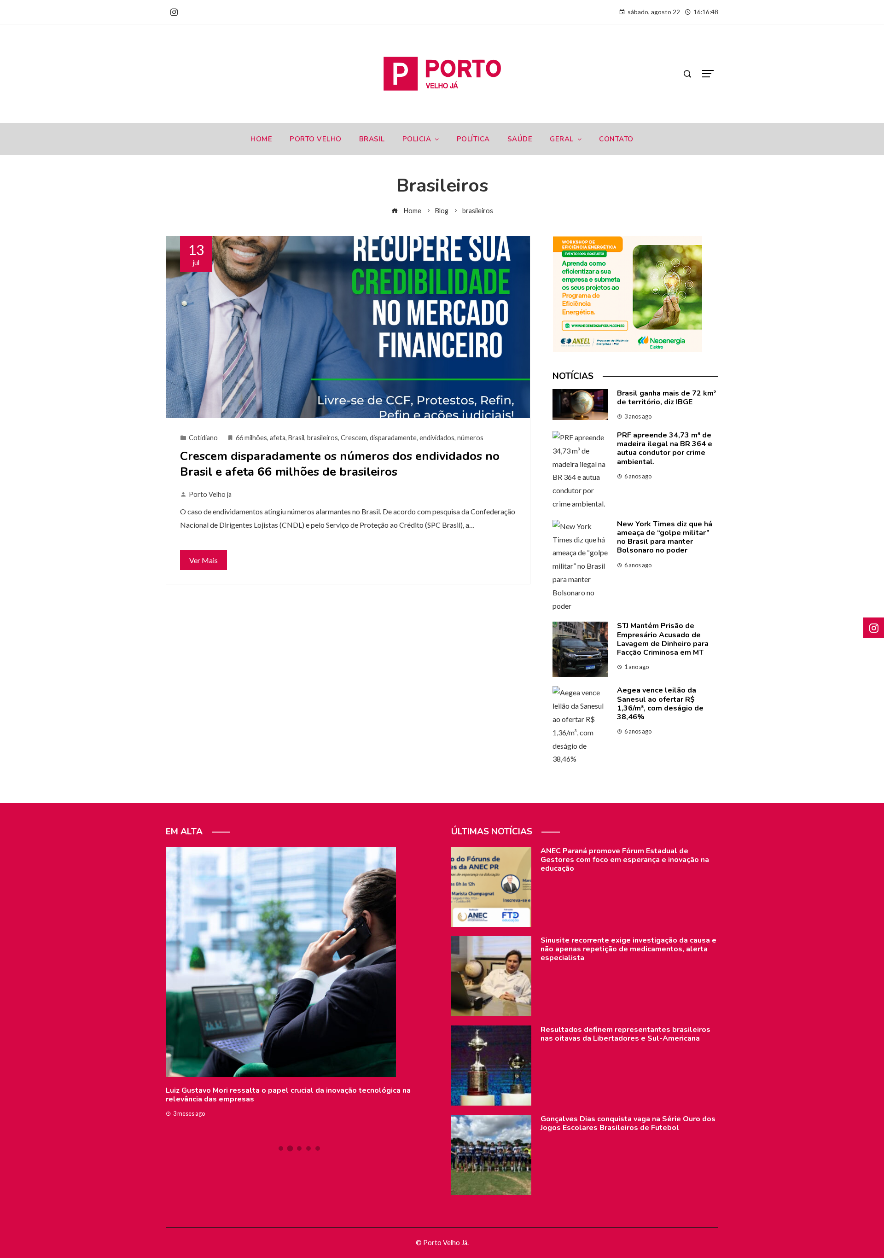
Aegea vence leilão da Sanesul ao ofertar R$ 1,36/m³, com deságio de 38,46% (660, 703)
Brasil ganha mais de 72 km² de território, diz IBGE (666, 397)
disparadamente (393, 438)
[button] (281, 1148)
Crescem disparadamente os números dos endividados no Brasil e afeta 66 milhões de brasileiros (340, 464)
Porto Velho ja (210, 494)
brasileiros (322, 438)
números (470, 438)
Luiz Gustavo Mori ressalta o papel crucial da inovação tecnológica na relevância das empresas (288, 1094)
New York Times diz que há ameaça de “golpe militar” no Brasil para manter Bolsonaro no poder (664, 537)
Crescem (354, 438)
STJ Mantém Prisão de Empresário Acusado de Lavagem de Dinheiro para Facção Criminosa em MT (663, 639)
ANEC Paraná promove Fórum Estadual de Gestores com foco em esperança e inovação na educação (625, 860)
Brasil (296, 438)
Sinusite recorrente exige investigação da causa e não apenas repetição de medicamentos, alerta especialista (628, 949)
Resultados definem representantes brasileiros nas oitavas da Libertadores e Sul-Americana (625, 1034)
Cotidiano (203, 438)
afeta (277, 438)
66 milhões (251, 438)
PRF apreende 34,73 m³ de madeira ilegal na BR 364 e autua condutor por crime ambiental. (664, 448)
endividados (436, 438)
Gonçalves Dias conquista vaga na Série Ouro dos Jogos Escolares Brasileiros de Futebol (628, 1123)
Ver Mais (203, 560)
